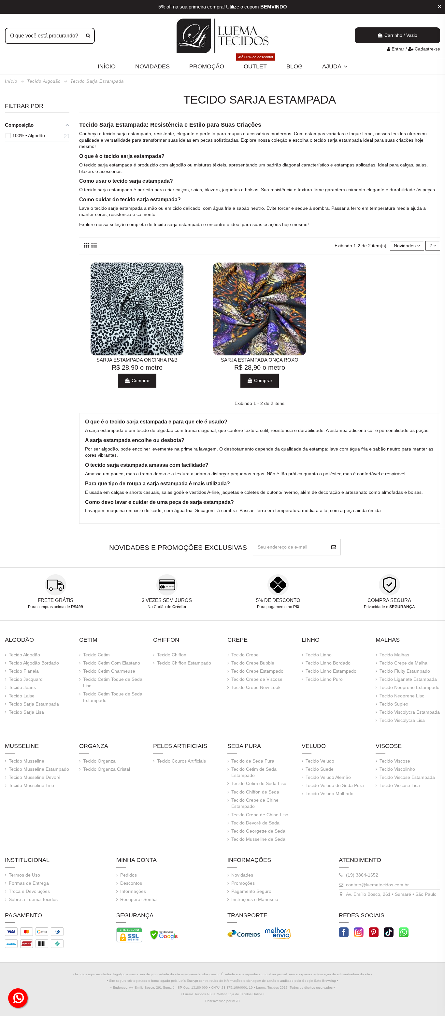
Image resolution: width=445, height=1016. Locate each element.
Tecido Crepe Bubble (252, 662)
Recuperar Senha (138, 899)
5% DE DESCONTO (278, 600)
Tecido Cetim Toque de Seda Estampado (112, 697)
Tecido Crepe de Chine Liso (259, 814)
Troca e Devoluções (29, 891)
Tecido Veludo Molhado (329, 793)
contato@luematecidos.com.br (377, 884)
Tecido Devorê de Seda (255, 822)
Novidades (242, 875)
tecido (109, 133)
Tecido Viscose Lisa (400, 785)
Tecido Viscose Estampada (407, 777)
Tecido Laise (22, 695)
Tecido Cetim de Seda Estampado (254, 772)
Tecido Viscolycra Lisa (402, 720)
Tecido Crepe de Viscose (256, 679)
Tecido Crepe (245, 654)
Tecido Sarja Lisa (26, 712)
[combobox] (50, 36)
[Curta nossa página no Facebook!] (344, 931)
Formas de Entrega (29, 883)
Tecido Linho (319, 654)
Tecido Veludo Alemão (328, 777)
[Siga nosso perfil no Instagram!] (359, 931)
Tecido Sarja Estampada (34, 704)
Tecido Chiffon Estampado (184, 662)
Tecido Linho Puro (324, 679)
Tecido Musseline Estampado (39, 769)
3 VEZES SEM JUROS (167, 600)
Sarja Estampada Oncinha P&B (137, 360)
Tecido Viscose (395, 761)
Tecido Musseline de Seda (258, 839)
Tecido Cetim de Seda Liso (258, 783)
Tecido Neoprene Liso (402, 695)
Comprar (140, 380)
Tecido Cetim (96, 654)
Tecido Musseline (26, 761)
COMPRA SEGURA (389, 600)
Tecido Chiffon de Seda (255, 791)
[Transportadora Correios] (243, 933)
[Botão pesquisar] (88, 36)
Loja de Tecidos (239, 994)
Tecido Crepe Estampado (257, 671)
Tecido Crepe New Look (255, 687)
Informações (133, 891)
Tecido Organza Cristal (106, 769)
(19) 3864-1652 (362, 875)
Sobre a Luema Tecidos (33, 899)
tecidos (398, 133)
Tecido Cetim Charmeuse (109, 671)
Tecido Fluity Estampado (405, 671)
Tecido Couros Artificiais (181, 761)
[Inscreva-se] (333, 547)
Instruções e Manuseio (254, 899)
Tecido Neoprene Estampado (409, 687)
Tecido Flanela (24, 671)
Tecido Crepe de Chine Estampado (255, 803)
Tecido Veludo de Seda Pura (335, 785)
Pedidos (128, 875)
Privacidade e (389, 607)
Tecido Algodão (24, 654)
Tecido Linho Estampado (331, 671)
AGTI (236, 1001)
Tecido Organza (99, 761)
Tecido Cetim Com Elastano (111, 662)
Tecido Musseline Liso (31, 785)
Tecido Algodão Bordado (34, 662)
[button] (334, 66)
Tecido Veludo (320, 761)
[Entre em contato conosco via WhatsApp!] (404, 931)
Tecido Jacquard (26, 679)
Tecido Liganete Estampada (408, 679)
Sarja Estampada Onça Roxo (259, 360)
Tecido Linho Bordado (328, 662)
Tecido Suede (320, 769)
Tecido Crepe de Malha (403, 662)
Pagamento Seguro (251, 891)
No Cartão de (167, 607)
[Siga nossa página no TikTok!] (389, 931)
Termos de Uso (24, 875)
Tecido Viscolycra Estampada (410, 712)
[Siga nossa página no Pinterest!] (374, 931)
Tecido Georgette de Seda (258, 831)
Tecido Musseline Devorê (35, 777)
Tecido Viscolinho (397, 769)
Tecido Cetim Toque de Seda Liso (112, 682)
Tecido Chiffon (171, 654)
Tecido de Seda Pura (252, 761)
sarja (122, 133)
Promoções (243, 883)
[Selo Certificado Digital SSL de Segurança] (129, 934)
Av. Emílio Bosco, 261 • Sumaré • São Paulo (391, 894)
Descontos (131, 883)
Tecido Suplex (394, 704)
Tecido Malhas (394, 654)
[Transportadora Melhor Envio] (278, 933)
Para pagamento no (278, 607)
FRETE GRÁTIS (55, 600)
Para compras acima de (55, 607)
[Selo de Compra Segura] (164, 934)
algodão (177, 164)
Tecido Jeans (22, 687)
